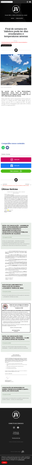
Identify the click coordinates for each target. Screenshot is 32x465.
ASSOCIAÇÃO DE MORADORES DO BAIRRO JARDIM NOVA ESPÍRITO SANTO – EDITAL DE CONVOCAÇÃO (15, 389)
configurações (21, 459)
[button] (3, 147)
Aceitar (4, 462)
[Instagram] (27, 2)
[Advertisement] (16, 125)
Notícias (15, 40)
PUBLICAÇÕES (19, 18)
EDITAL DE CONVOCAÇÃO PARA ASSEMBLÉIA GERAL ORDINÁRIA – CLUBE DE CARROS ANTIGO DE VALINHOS (15, 337)
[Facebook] (30, 2)
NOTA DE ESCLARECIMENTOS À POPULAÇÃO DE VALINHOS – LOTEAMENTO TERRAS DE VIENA (12, 286)
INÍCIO (12, 18)
